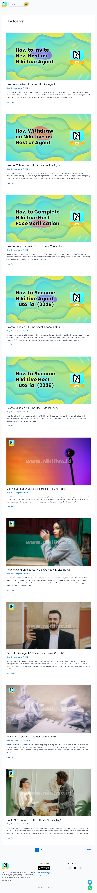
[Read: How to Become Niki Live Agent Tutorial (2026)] (48, 299)
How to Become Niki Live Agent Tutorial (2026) (33, 326)
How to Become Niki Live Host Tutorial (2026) (32, 407)
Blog (8, 88)
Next (90, 850)
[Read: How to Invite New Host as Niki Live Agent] (48, 56)
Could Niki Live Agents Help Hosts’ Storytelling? (33, 820)
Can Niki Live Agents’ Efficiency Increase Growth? (35, 653)
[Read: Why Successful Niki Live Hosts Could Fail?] (48, 709)
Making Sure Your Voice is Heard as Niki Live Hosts (36, 488)
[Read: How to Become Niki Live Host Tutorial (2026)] (48, 380)
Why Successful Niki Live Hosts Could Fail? (31, 736)
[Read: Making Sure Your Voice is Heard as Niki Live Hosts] (48, 461)
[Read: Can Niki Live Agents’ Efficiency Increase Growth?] (48, 625)
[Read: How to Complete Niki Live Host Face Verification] (48, 218)
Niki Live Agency (17, 88)
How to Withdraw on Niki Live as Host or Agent (33, 165)
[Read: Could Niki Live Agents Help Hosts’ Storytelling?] (48, 792)
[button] (26, 4)
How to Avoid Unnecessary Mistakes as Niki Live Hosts (38, 569)
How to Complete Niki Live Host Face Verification (34, 246)
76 (50, 850)
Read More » (11, 102)
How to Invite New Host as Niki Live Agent (30, 84)
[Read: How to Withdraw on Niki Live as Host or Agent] (48, 137)
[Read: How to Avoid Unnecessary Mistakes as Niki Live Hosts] (48, 542)
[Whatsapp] (90, 887)
